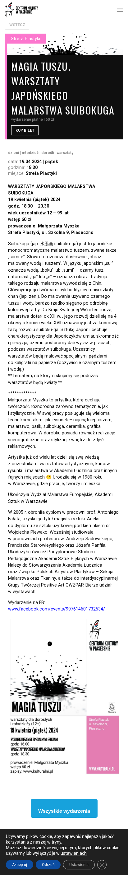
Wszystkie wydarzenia (64, 811)
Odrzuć (48, 865)
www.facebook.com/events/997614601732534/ (56, 608)
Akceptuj (19, 865)
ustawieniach (74, 853)
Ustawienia (79, 865)
